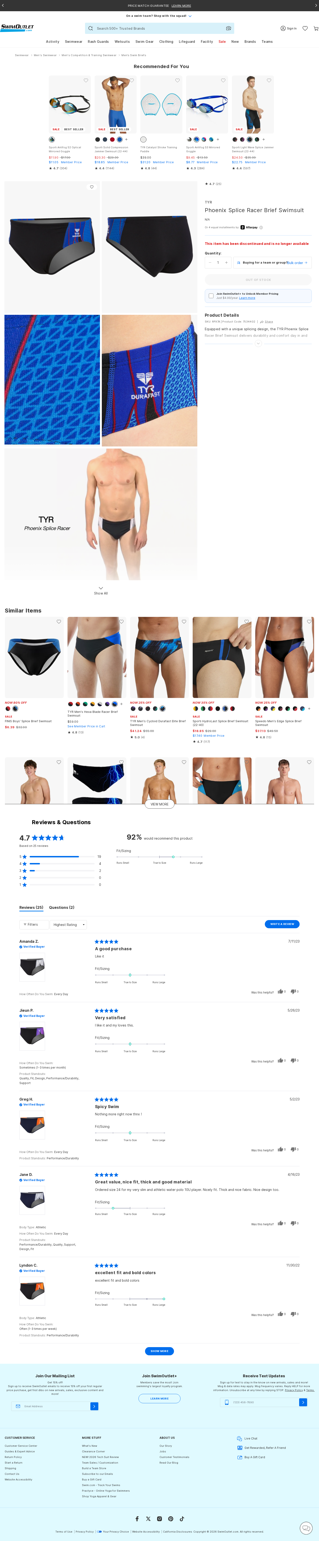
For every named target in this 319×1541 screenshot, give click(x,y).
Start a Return (13, 1462)
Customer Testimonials (174, 1457)
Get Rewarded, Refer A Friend (265, 1448)
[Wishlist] (305, 28)
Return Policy (13, 1457)
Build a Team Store (94, 1468)
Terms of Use (63, 1531)
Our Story (166, 1445)
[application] (306, 1528)
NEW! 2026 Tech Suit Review (100, 1457)
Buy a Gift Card (91, 1479)
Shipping (10, 1468)
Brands (250, 42)
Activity (52, 42)
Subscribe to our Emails (97, 1474)
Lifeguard (187, 42)
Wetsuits (122, 42)
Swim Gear (144, 42)
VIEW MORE (160, 804)
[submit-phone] (303, 1402)
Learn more (247, 298)
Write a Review (285, 925)
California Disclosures (177, 1531)
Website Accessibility (18, 1479)
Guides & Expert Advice (20, 1451)
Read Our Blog (169, 1462)
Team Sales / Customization (100, 1462)
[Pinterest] (171, 1519)
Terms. (310, 1390)
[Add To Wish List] (91, 187)
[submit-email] (94, 1406)
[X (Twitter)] (148, 1519)
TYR (208, 202)
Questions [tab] (61, 908)
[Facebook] (137, 1519)
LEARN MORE (159, 1398)
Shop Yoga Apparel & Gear (99, 1496)
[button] (213, 184)
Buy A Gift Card (255, 1457)
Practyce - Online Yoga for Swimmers (106, 1490)
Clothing (166, 42)
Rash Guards (98, 42)
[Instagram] (159, 1519)
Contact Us (12, 1474)
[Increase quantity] (226, 263)
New (235, 42)
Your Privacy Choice (116, 1531)
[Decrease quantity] (210, 263)
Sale (222, 42)
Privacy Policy (294, 1390)
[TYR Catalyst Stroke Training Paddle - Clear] (161, 105)
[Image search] (228, 28)
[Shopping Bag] (316, 28)
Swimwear (73, 42)
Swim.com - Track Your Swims (101, 1485)
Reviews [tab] (31, 908)
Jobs (163, 1451)
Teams (267, 42)
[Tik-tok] (182, 1519)
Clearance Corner (93, 1451)
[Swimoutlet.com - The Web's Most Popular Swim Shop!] (17, 28)
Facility (207, 42)
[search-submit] (90, 28)
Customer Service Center (21, 1445)
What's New (89, 1445)
